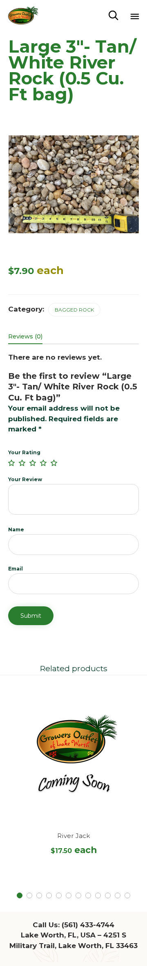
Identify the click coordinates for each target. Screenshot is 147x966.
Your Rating (24, 452)
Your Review (25, 479)
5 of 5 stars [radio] (54, 463)
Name (16, 529)
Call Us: (73, 925)
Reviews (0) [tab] (25, 336)
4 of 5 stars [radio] (43, 463)
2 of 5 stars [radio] (22, 463)
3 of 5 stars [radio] (32, 463)
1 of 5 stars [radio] (11, 463)
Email (15, 569)
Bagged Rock (74, 310)
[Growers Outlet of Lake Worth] (23, 15)
